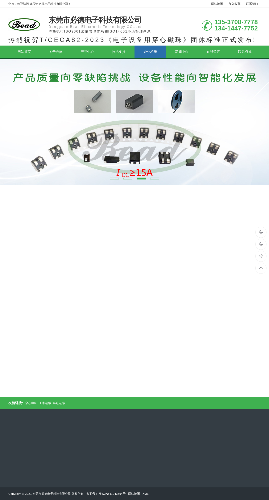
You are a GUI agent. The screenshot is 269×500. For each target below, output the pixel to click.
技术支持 (118, 52)
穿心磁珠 (31, 403)
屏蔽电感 (59, 403)
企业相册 (150, 52)
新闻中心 (182, 52)
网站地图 (217, 3)
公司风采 (27, 211)
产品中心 (87, 52)
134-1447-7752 (261, 244)
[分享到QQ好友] (35, 387)
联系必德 (245, 52)
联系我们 (252, 3)
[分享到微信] (30, 387)
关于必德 (55, 52)
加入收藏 (234, 3)
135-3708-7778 (261, 232)
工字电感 (45, 403)
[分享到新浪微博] (39, 387)
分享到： (17, 387)
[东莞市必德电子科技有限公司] (24, 24)
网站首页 (24, 52)
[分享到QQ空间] (25, 387)
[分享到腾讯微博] (44, 387)
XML (145, 493)
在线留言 (213, 52)
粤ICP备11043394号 (113, 493)
